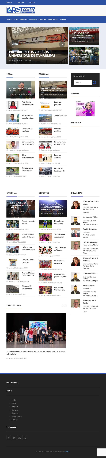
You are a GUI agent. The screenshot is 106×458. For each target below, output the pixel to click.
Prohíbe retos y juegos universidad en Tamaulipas (32, 54)
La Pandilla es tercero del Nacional (59, 263)
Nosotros (9, 2)
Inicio (9, 19)
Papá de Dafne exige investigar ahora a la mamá (28, 118)
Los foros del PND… (90, 217)
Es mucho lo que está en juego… (90, 259)
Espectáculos (53, 19)
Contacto (32, 2)
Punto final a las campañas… (88, 287)
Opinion (63, 19)
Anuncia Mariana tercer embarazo (28, 274)
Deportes (42, 19)
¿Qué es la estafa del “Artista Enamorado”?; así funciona (20, 205)
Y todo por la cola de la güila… (91, 203)
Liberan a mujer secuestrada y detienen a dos (60, 144)
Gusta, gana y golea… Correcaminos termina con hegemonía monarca (52, 207)
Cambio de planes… (90, 229)
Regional (23, 19)
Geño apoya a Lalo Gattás (89, 302)
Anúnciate (21, 2)
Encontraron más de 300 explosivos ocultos (82, 56)
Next (62, 44)
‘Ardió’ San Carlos (60, 115)
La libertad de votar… (90, 274)
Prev (13, 44)
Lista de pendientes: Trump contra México (91, 244)
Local (16, 19)
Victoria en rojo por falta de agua (20, 89)
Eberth (67, 451)
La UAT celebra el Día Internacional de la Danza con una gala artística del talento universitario (36, 353)
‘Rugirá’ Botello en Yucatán (60, 249)
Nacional (33, 19)
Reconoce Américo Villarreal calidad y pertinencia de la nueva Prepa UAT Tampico (82, 34)
